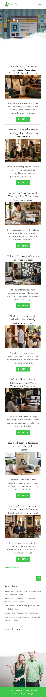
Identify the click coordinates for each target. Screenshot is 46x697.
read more (23, 119)
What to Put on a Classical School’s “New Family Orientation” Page (23, 319)
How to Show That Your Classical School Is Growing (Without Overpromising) (23, 509)
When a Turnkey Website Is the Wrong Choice (21, 613)
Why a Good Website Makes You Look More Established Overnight (23, 383)
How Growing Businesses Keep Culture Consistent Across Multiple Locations (23, 70)
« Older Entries (12, 567)
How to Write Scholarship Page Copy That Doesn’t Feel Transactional (23, 133)
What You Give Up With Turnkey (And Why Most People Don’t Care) (23, 196)
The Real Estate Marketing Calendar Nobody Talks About (23, 446)
